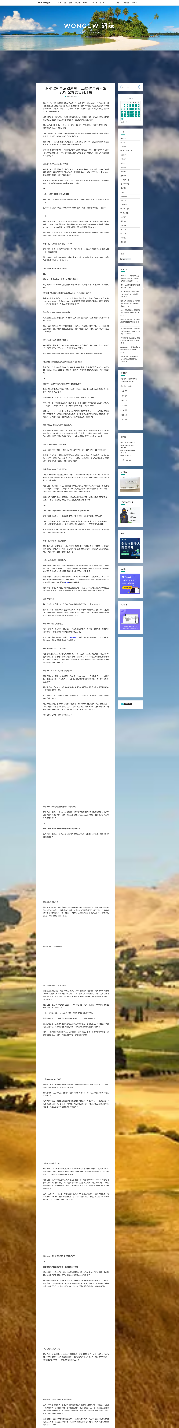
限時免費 (123, 147)
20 (139, 112)
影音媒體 (123, 167)
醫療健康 (123, 238)
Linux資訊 (123, 196)
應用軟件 (123, 176)
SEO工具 (109, 3)
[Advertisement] (89, 69)
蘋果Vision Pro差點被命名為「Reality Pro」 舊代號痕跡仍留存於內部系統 (130, 278)
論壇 (65, 3)
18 (133, 112)
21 (122, 116)
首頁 (59, 3)
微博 (70, 3)
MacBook (72, 637)
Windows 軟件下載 (126, 151)
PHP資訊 (123, 217)
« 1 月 (122, 122)
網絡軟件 (123, 171)
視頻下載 (94, 3)
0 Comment (82, 97)
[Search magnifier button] (138, 87)
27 (139, 116)
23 (127, 116)
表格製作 (126, 3)
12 (136, 109)
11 (133, 109)
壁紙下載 (77, 3)
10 (130, 109)
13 (139, 109)
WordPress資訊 (125, 209)
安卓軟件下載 (124, 184)
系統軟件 (123, 155)
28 (122, 119)
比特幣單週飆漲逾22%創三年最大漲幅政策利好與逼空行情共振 (130, 331)
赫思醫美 (123, 143)
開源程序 (123, 225)
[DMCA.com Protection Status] (126, 704)
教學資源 (123, 221)
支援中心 (118, 3)
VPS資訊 (123, 200)
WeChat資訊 (124, 213)
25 (133, 116)
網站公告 (123, 138)
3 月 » (126, 122)
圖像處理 (123, 163)
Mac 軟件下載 (124, 180)
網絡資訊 (123, 188)
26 (136, 116)
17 (130, 112)
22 (125, 116)
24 (130, 116)
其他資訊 (123, 242)
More (133, 3)
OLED (67, 582)
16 (127, 112)
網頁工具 (123, 229)
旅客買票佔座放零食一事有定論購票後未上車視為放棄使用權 (130, 303)
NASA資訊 (123, 205)
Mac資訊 (123, 192)
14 (122, 112)
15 (125, 112)
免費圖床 (86, 3)
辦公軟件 (123, 159)
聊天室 (102, 3)
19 (136, 112)
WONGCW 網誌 (44, 2)
